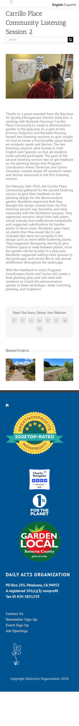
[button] (9, 370)
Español (70, 4)
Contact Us (14, 613)
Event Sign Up (17, 625)
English (57, 4)
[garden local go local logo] (39, 521)
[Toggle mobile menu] (12, 2)
